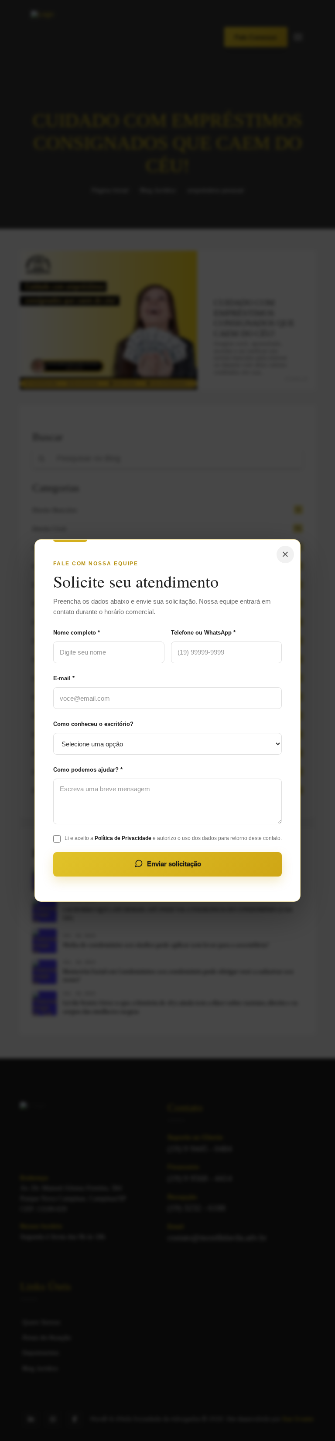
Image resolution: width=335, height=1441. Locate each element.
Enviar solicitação (174, 863)
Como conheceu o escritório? (93, 724)
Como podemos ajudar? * (88, 769)
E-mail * (64, 678)
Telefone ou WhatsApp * (203, 632)
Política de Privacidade (124, 838)
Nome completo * (76, 632)
